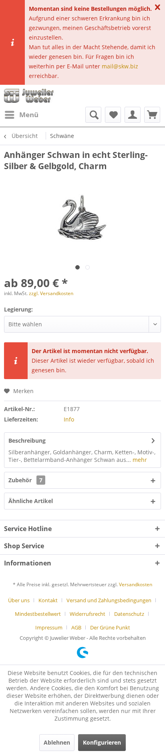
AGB (76, 627)
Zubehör (25, 480)
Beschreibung (27, 440)
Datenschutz (129, 613)
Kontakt (48, 600)
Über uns (19, 600)
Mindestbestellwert (38, 613)
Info (69, 419)
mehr (139, 459)
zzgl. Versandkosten (51, 293)
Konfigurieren (102, 742)
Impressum (48, 627)
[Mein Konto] (133, 115)
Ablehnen (57, 742)
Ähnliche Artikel (30, 501)
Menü (28, 114)
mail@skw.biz (120, 66)
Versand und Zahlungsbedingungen (108, 600)
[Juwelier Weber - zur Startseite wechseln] (30, 96)
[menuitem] (21, 115)
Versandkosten (135, 584)
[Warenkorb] (152, 115)
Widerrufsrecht (87, 613)
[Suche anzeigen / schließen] (93, 115)
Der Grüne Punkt (110, 627)
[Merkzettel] (113, 115)
